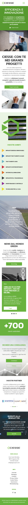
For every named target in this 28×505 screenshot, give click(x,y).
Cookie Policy (14, 480)
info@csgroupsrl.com (14, 463)
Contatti (14, 476)
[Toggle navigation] (23, 3)
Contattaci (14, 361)
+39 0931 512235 (14, 461)
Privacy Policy (14, 478)
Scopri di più (15, 27)
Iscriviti (14, 434)
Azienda (14, 472)
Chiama (14, 366)
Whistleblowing (14, 484)
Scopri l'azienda (14, 87)
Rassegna (14, 474)
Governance (14, 482)
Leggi (10, 308)
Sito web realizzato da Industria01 (17, 502)
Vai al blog (14, 264)
